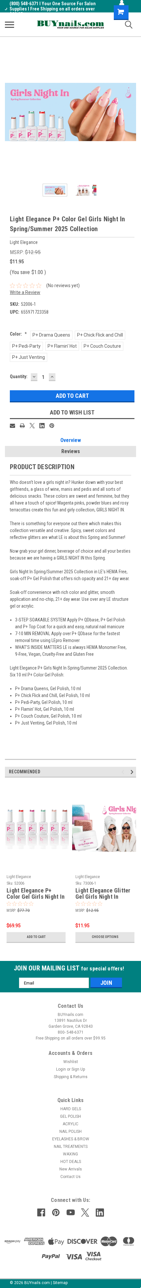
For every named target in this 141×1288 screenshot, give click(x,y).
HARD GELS (70, 1109)
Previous (10, 112)
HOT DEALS (70, 1161)
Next (131, 112)
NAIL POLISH (70, 1131)
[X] (32, 425)
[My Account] (121, 2)
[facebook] (41, 1212)
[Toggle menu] (9, 24)
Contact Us (70, 1176)
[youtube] (71, 1212)
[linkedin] (100, 1212)
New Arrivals (70, 1169)
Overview (70, 440)
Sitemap (60, 1282)
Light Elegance (19, 876)
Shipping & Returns (71, 1077)
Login (61, 1069)
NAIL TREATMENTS (71, 1146)
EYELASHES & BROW (70, 1139)
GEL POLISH (70, 1116)
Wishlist (70, 1061)
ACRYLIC (70, 1124)
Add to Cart (36, 937)
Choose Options (105, 937)
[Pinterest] (51, 425)
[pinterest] (56, 1212)
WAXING (70, 1154)
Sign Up (78, 1069)
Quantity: (19, 376)
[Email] (12, 425)
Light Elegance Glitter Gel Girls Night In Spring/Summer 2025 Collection (103, 893)
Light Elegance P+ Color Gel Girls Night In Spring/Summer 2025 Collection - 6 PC (36, 893)
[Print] (22, 425)
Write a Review (25, 292)
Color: (18, 334)
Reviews (70, 451)
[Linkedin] (42, 425)
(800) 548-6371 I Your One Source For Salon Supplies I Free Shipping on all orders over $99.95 (53, 9)
